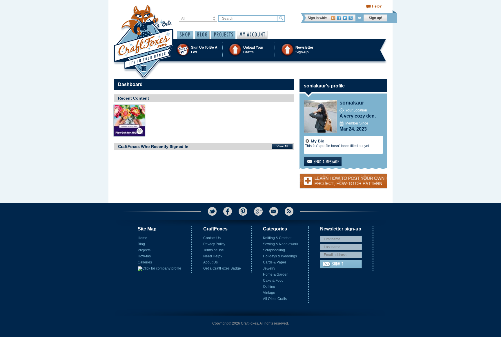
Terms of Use (213, 250)
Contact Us (212, 238)
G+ (258, 211)
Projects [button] (223, 35)
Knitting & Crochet (277, 238)
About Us (210, 262)
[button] (250, 50)
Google (350, 18)
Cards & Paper (274, 262)
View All (282, 146)
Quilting (269, 287)
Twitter (345, 18)
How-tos (144, 256)
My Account (252, 35)
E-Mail (273, 211)
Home (142, 238)
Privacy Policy (214, 244)
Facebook (339, 18)
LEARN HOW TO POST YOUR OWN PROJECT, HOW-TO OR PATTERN (343, 178)
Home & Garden (275, 274)
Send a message (332, 161)
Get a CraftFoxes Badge (222, 268)
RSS (289, 211)
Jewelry (269, 268)
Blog (141, 244)
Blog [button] (202, 35)
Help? (377, 6)
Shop (185, 35)
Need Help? (212, 256)
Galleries (145, 262)
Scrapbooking (274, 250)
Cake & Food (273, 281)
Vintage (269, 293)
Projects (144, 250)
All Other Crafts (275, 299)
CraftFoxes (333, 18)
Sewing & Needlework (280, 244)
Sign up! (375, 18)
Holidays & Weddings (280, 256)
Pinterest (243, 211)
